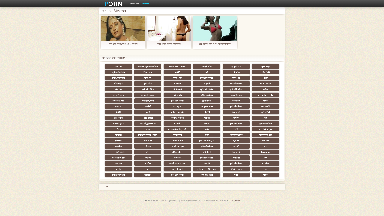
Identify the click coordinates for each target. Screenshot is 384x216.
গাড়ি (265, 118)
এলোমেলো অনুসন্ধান (148, 95)
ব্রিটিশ (118, 112)
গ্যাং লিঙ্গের (118, 140)
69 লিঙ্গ (148, 163)
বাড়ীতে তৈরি (265, 72)
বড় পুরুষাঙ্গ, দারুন (207, 106)
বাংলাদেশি (118, 135)
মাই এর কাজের (177, 152)
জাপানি (206, 123)
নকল (148, 129)
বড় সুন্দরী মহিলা (207, 66)
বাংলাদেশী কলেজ (118, 95)
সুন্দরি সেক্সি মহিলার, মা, (206, 140)
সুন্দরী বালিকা (236, 72)
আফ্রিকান (147, 175)
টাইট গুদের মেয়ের (118, 100)
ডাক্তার (265, 169)
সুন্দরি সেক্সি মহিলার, (206, 78)
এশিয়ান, (118, 169)
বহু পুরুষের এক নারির (177, 112)
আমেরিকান (177, 157)
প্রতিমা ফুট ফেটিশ (236, 135)
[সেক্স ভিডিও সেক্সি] (112, 4)
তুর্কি (236, 129)
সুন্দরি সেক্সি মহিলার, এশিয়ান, (148, 135)
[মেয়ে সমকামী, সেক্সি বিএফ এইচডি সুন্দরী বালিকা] (215, 28)
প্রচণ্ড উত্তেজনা (236, 83)
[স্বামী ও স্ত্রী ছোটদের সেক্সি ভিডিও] (169, 28)
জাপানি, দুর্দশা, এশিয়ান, (177, 66)
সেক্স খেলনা (118, 163)
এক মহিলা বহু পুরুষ (265, 129)
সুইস (265, 157)
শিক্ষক (119, 129)
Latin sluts (177, 140)
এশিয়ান (265, 78)
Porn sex (147, 72)
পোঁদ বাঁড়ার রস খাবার (265, 95)
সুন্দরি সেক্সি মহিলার (118, 72)
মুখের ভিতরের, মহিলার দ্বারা (206, 169)
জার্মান (207, 129)
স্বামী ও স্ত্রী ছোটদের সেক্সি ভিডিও (169, 44)
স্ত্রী (207, 72)
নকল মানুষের (145, 4)
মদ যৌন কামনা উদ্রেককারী (177, 129)
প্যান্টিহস (265, 89)
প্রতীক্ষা (265, 100)
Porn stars (148, 118)
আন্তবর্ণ (207, 83)
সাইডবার (148, 146)
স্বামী (236, 175)
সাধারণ (148, 152)
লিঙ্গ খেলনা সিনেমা (236, 169)
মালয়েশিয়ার (265, 163)
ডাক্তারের (118, 89)
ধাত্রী (148, 112)
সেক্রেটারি (236, 157)
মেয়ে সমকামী (236, 100)
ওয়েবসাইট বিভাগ (134, 4)
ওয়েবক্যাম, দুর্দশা (148, 100)
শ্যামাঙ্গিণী (177, 72)
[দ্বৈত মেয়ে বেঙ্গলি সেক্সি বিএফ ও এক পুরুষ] (123, 28)
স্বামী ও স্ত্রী (265, 66)
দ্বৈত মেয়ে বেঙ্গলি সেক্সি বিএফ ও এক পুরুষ (123, 44)
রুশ (148, 169)
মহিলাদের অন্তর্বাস (177, 118)
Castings (265, 152)
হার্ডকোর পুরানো (118, 123)
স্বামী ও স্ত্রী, (177, 95)
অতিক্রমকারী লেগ (265, 135)
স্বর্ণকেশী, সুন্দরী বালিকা (148, 123)
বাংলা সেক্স (118, 66)
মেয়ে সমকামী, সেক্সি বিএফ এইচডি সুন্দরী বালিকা (215, 44)
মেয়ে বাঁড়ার (177, 83)
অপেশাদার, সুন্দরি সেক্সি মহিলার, (147, 66)
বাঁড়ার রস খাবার (265, 83)
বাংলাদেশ (119, 106)
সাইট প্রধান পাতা (235, 201)
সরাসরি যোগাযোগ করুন (177, 163)
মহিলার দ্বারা (118, 83)
